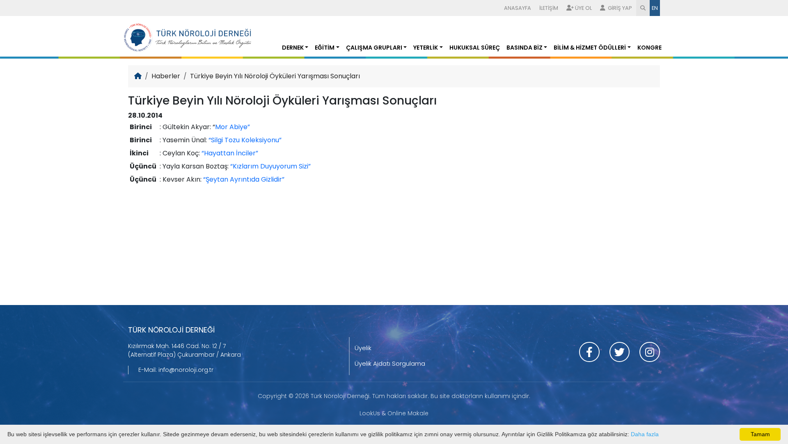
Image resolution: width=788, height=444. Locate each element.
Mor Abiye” (232, 127)
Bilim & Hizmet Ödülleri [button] (590, 47)
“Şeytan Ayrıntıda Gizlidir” (243, 179)
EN (655, 8)
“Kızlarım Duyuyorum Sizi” (270, 166)
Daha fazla (645, 434)
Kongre (649, 47)
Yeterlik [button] (425, 47)
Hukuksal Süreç (474, 47)
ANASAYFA (517, 8)
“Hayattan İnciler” (230, 153)
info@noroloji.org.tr (185, 370)
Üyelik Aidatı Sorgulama (390, 363)
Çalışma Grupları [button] (374, 47)
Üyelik (363, 348)
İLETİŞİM (548, 8)
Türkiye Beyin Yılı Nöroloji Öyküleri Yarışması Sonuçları (275, 76)
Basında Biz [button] (524, 47)
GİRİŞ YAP (619, 8)
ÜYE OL (583, 8)
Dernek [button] (293, 47)
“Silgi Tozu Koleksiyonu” (245, 140)
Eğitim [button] (324, 47)
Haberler (165, 76)
